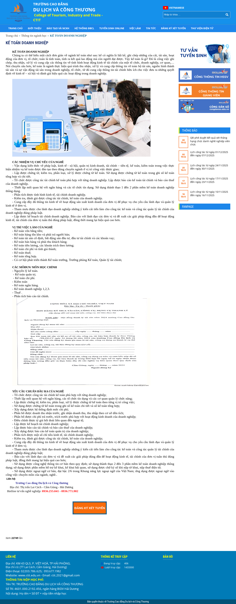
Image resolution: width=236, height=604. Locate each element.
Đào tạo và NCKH (58, 28)
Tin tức (151, 28)
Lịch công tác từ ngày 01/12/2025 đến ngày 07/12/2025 (209, 153)
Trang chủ (15, 28)
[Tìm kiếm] (227, 14)
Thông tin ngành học (34, 35)
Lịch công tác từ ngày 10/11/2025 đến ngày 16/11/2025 (209, 193)
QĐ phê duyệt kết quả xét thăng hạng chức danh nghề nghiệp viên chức (210, 141)
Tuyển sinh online (111, 28)
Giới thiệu (34, 28)
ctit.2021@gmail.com (65, 575)
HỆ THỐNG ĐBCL (84, 28)
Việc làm (135, 28)
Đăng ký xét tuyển (173, 28)
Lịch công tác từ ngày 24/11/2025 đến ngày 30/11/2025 (209, 167)
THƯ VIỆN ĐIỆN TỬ (202, 28)
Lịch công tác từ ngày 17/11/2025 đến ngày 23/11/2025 (209, 180)
